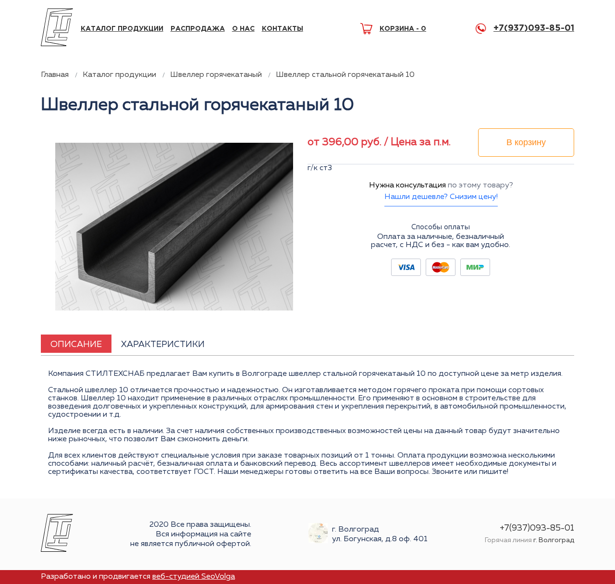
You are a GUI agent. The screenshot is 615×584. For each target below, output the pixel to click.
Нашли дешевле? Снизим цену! (441, 197)
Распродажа (198, 29)
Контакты (282, 29)
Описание (76, 344)
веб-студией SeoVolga (193, 577)
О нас (243, 29)
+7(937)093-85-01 (533, 28)
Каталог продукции (122, 29)
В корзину (526, 142)
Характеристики (163, 344)
